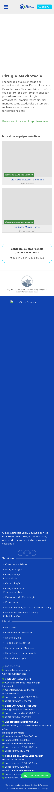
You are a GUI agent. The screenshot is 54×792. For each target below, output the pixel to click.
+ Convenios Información (18, 632)
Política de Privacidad (39, 785)
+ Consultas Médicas (15, 564)
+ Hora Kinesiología (14, 658)
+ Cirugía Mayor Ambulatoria (12, 576)
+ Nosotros (9, 627)
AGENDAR (44, 6)
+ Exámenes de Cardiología (19, 597)
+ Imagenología (12, 569)
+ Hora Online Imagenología (19, 653)
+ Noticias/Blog (12, 637)
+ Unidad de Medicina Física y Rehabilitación (20, 614)
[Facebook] (21, 553)
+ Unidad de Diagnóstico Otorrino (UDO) (27, 607)
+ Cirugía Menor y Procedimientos (13, 590)
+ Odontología (11, 583)
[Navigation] (6, 7)
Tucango (44, 789)
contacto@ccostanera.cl (17, 670)
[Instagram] (27, 553)
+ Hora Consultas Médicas (18, 648)
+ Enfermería (10, 602)
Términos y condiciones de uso (18, 785)
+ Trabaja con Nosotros (16, 643)
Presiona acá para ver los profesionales (25, 121)
